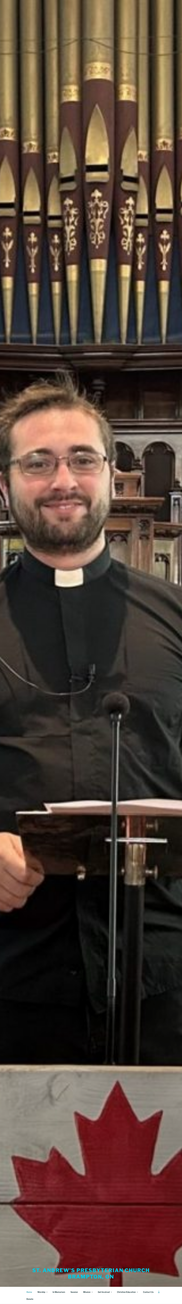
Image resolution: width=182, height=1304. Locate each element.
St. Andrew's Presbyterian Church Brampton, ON (91, 1273)
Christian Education (126, 1292)
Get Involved (104, 1292)
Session (74, 1292)
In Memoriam (59, 1292)
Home (29, 1292)
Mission (86, 1292)
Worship (41, 1292)
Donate (29, 1299)
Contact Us (148, 1292)
